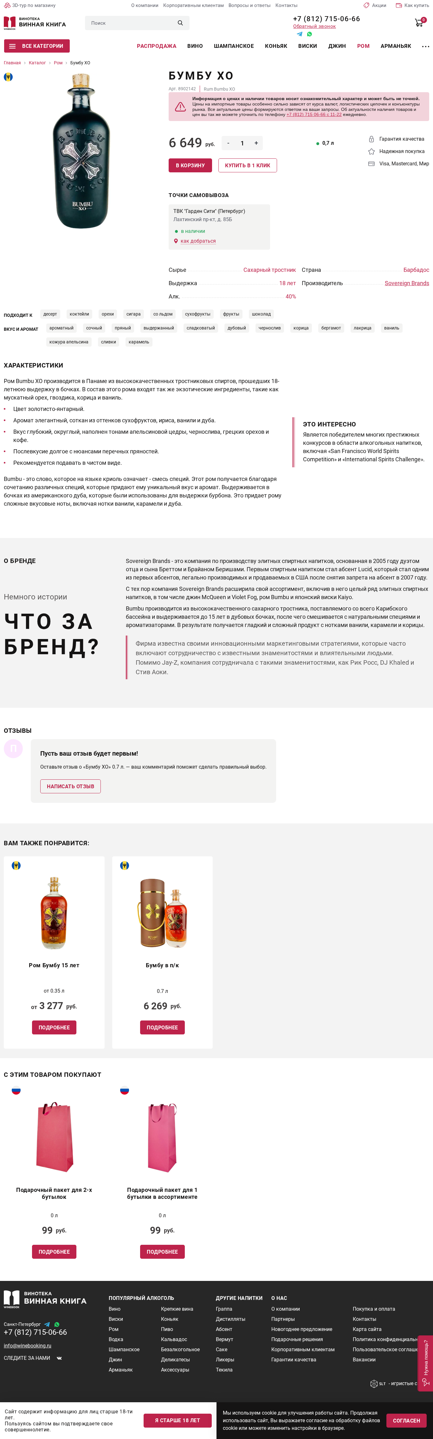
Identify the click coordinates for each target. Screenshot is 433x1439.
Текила (224, 1370)
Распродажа (156, 46)
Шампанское (234, 46)
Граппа (224, 1309)
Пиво (167, 1329)
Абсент (224, 1329)
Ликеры (225, 1360)
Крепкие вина (177, 1309)
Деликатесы (175, 1360)
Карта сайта (367, 1329)
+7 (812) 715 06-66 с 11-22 (314, 114)
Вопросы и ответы (250, 5)
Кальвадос (174, 1339)
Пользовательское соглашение (390, 1349)
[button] (425, 1363)
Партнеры (283, 1319)
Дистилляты (230, 1319)
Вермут (224, 1339)
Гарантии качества (293, 1360)
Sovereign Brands (407, 283)
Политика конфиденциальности (391, 1339)
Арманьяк (396, 46)
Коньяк (276, 46)
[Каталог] (425, 42)
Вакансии (364, 1360)
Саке (221, 1349)
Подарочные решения (297, 1339)
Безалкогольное (180, 1349)
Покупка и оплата (374, 1309)
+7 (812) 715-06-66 (324, 19)
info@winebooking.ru (27, 1346)
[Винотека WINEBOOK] (35, 23)
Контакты (286, 5)
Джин (337, 46)
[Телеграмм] (299, 34)
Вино (195, 46)
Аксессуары (175, 1370)
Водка (116, 1339)
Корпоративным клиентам (193, 5)
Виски (307, 46)
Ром (363, 46)
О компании (144, 5)
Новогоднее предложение (301, 1329)
